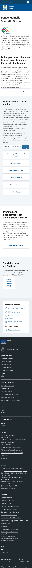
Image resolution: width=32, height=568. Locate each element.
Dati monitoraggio (6, 559)
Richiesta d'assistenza (7, 540)
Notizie (3, 410)
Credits (10, 561)
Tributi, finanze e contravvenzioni (10, 400)
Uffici (2, 376)
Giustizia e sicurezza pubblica (9, 394)
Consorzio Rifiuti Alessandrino (9, 506)
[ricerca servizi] (25, 147)
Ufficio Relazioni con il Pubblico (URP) (12, 453)
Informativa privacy (6, 523)
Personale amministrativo (8, 370)
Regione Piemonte (7, 2)
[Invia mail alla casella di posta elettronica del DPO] (14, 469)
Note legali (4, 526)
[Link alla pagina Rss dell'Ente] (2, 549)
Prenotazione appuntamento (9, 538)
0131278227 (11, 442)
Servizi (21, 559)
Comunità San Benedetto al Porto (11, 518)
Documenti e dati (6, 361)
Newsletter (4, 552)
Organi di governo (6, 367)
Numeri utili (4, 459)
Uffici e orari (4, 456)
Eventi (3, 426)
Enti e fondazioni (6, 364)
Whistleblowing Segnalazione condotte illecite (14, 521)
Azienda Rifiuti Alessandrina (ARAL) (11, 509)
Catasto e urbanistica (7, 391)
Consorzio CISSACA (6, 503)
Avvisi (3, 413)
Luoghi (3, 423)
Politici (3, 373)
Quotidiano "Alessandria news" (10, 512)
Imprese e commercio (7, 397)
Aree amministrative (7, 359)
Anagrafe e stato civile (7, 386)
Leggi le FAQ (4, 534)
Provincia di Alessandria (8, 500)
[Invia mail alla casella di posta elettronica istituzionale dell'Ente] (13, 447)
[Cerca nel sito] (27, 8)
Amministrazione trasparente (9, 532)
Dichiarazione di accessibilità (9, 529)
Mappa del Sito (24, 561)
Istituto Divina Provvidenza (9, 515)
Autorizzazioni (5, 389)
